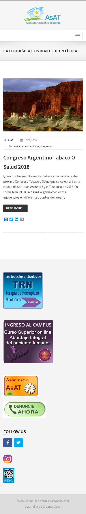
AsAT (10, 140)
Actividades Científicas (26, 146)
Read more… (15, 208)
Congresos (46, 146)
